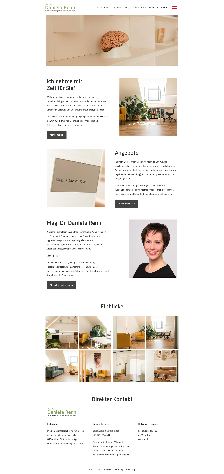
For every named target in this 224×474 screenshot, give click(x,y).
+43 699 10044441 (101, 435)
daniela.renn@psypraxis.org (106, 431)
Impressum (94, 469)
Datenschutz (107, 469)
